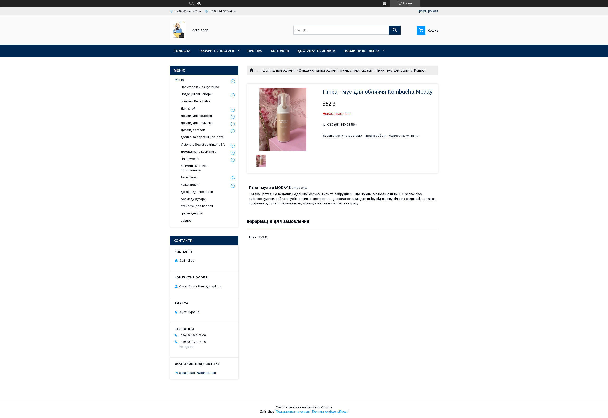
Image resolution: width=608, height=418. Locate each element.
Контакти (280, 51)
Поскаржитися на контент (293, 411)
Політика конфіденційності (330, 411)
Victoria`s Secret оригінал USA (203, 144)
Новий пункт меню (361, 51)
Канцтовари (189, 184)
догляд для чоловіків (197, 192)
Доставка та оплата (316, 51)
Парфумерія (190, 158)
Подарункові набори (196, 94)
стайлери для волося (197, 206)
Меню (179, 80)
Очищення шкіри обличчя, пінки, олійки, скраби (335, 70)
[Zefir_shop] (178, 38)
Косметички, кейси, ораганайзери (194, 168)
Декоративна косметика (198, 151)
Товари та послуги (216, 51)
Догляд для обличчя (279, 70)
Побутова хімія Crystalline (200, 87)
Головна (182, 51)
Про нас (254, 51)
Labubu (186, 220)
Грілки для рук (191, 213)
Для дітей (188, 108)
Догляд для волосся (196, 115)
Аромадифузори (193, 199)
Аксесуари (188, 177)
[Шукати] (395, 30)
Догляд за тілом (193, 130)
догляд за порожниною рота (202, 137)
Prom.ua (326, 407)
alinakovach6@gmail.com (197, 372)
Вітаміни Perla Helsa (195, 101)
